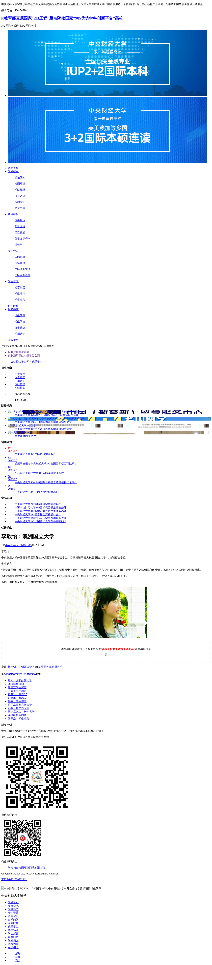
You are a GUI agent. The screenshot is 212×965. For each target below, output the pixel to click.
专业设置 (13, 250)
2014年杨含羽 (16, 684)
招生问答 (20, 321)
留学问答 (13, 919)
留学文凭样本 (22, 238)
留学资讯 (13, 916)
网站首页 (13, 168)
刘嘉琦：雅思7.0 (17, 697)
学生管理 (13, 281)
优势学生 (20, 244)
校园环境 (20, 183)
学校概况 (13, 171)
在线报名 (13, 339)
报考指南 (13, 309)
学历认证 (20, 333)
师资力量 (20, 208)
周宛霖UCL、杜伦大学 (21, 711)
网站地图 (34, 867)
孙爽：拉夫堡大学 (18, 708)
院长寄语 (20, 195)
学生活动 (20, 293)
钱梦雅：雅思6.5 (17, 694)
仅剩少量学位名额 (18, 352)
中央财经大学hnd (14, 673)
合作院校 (13, 305)
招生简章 (20, 315)
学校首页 (13, 902)
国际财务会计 (22, 275)
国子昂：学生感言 (18, 718)
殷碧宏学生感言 (17, 687)
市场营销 (20, 263)
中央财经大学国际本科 (18, 545)
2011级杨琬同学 (17, 715)
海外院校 (13, 923)
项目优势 (20, 232)
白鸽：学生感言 (17, 690)
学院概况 (20, 189)
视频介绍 (20, 202)
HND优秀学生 (29, 673)
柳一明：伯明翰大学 (20, 666)
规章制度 (20, 287)
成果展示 (20, 220)
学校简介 (20, 177)
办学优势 (20, 327)
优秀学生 (37, 361)
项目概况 (13, 214)
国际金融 (20, 257)
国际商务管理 (22, 269)
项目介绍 (20, 226)
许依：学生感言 (17, 701)
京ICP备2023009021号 (14, 879)
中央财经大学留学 (18, 361)
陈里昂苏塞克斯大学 (50, 666)
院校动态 (13, 909)
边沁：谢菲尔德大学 (20, 680)
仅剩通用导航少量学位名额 (24, 355)
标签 (43, 867)
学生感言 (20, 299)
